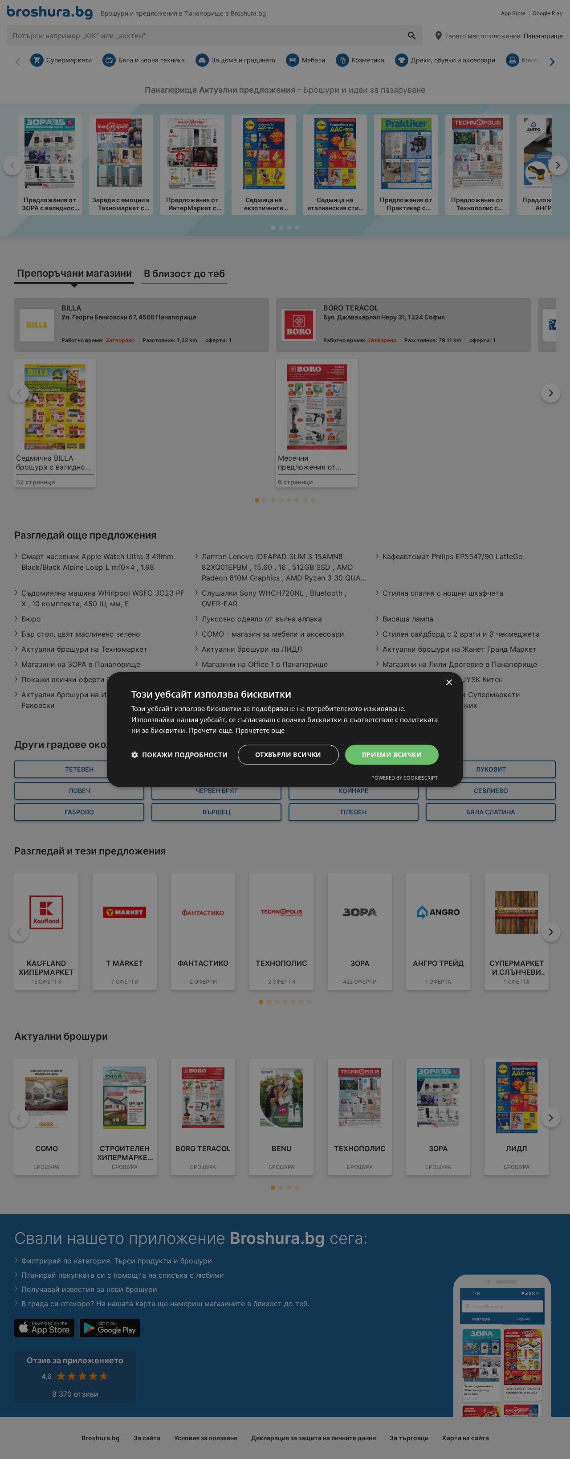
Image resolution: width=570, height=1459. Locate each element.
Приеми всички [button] (392, 754)
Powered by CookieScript (404, 777)
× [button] (448, 682)
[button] (179, 755)
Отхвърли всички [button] (288, 754)
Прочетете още (260, 730)
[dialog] (285, 729)
